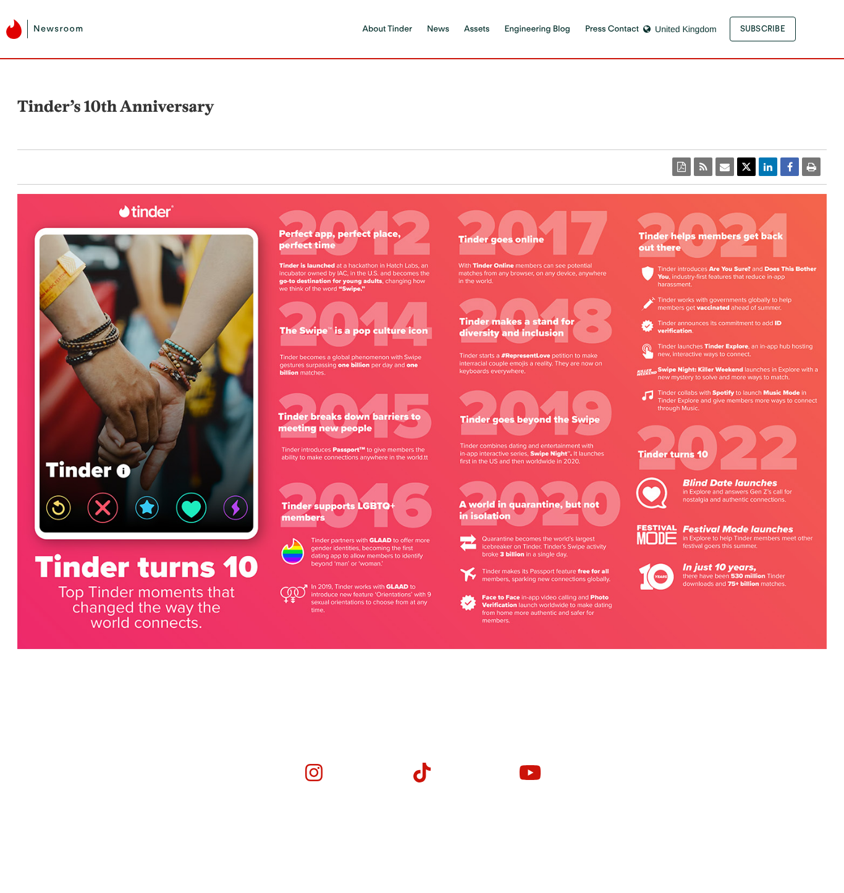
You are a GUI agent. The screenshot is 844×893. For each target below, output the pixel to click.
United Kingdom (686, 29)
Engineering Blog (537, 29)
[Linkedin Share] (768, 166)
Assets (476, 29)
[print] (811, 166)
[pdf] (681, 166)
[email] (724, 166)
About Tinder (387, 29)
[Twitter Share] (746, 166)
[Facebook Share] (789, 166)
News (438, 29)
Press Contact (612, 29)
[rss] (703, 166)
